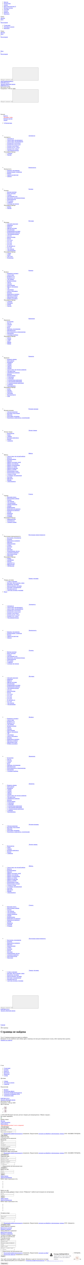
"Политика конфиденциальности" (35, 1260)
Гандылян (10, 393)
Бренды (6, 2)
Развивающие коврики (13, 232)
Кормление (32, 756)
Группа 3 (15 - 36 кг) (13, 149)
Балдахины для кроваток (14, 537)
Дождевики (10, 289)
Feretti (8, 389)
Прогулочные (11, 285)
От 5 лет (9, 247)
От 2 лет (9, 241)
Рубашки (9, 516)
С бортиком (10, 377)
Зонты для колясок (12, 291)
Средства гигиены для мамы (15, 590)
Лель (8, 396)
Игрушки (31, 676)
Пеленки (9, 546)
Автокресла (10, 138)
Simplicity (9, 391)
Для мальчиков (11, 250)
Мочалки (9, 414)
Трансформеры (11, 386)
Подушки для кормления (14, 587)
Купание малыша (34, 824)
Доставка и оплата (9, 27)
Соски (9, 326)
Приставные (10, 360)
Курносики (10, 258)
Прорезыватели (11, 199)
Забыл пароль (4, 1176)
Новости (6, 12)
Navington (10, 303)
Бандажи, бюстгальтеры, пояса (15, 583)
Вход (2, 19)
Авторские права (9, 1095)
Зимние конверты (12, 504)
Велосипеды (10, 433)
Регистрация (4, 22)
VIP (8, 288)
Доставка (6, 9)
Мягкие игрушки (12, 228)
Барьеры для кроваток (13, 170)
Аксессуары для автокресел (15, 140)
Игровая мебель (11, 459)
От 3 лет (9, 243)
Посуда (9, 323)
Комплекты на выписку (14, 509)
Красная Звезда (11, 394)
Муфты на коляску (12, 298)
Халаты (9, 500)
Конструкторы (11, 237)
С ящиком (10, 384)
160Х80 (9, 368)
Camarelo (9, 153)
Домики (9, 436)
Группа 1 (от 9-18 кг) (13, 146)
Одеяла (9, 545)
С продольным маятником (14, 381)
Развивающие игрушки (13, 231)
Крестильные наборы (13, 498)
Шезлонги (10, 478)
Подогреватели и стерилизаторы (16, 332)
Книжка (9, 292)
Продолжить (4, 1263)
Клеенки (9, 539)
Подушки (10, 549)
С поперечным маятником (14, 380)
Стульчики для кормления (14, 475)
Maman (9, 342)
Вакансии (6, 1074)
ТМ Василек (10, 566)
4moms (9, 337)
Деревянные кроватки (13, 372)
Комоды (9, 457)
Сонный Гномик (11, 522)
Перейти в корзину (6, 1229)
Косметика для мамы (13, 584)
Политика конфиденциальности (13, 1092)
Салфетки (10, 202)
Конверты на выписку (13, 510)
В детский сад (11, 246)
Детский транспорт (12, 224)
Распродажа (7, 3)
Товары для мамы (34, 970)
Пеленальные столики (13, 472)
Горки (9, 435)
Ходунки (9, 477)
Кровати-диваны (12, 359)
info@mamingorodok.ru (7, 81)
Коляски (31, 717)
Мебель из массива (12, 468)
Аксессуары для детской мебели (16, 456)
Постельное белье (12, 554)
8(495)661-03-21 (5, 82)
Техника (9, 324)
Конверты (10, 513)
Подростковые (11, 375)
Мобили (9, 226)
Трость (9, 282)
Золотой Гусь (11, 520)
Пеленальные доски (12, 471)
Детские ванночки (12, 412)
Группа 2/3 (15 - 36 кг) (13, 147)
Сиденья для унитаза (13, 203)
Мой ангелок (11, 564)
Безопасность (33, 630)
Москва (3, 32)
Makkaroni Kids (11, 519)
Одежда (31, 905)
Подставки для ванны (13, 416)
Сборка (6, 1081)
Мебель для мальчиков (13, 465)
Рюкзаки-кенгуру (12, 589)
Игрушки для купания (13, 413)
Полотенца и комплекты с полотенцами (18, 417)
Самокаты (10, 440)
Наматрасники (11, 543)
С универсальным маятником (15, 383)
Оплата (6, 11)
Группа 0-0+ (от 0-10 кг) (14, 143)
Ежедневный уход (12, 196)
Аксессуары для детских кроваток (16, 369)
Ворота (9, 173)
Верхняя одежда (11, 497)
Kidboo (9, 206)
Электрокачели (11, 481)
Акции (6, 5)
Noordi (9, 304)
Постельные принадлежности (37, 938)
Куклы (9, 238)
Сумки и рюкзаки (12, 581)
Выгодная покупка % (10, 6)
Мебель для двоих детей (14, 462)
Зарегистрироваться (6, 1177)
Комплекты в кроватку (13, 540)
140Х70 (9, 366)
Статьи (6, 1075)
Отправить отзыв (5, 1224)
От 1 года (10, 240)
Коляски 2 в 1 (11, 276)
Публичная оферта (9, 1091)
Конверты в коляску (12, 273)
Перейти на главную (6, 1040)
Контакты (6, 14)
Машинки (10, 225)
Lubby (9, 255)
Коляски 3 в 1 (11, 278)
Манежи (9, 460)
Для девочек (10, 249)
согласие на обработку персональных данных (51, 1133)
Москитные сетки (12, 297)
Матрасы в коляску (12, 295)
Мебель (31, 866)
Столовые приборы (12, 335)
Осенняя (9, 514)
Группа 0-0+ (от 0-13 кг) (14, 144)
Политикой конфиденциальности (13, 1133)
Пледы (9, 548)
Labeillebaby (10, 560)
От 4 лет (9, 244)
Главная (3, 1025)
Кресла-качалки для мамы (14, 586)
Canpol (9, 253)
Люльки (9, 283)
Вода (8, 327)
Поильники (10, 333)
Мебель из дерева (12, 466)
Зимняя (9, 506)
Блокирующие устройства (14, 172)
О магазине (7, 25)
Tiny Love (10, 256)
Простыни (10, 555)
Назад (5, 591)
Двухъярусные (11, 371)
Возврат (6, 1089)
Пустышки (10, 201)
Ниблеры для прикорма (13, 329)
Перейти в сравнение (7, 1233)
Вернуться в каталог (6, 1227)
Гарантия (6, 1084)
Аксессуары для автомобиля (15, 141)
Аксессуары (10, 275)
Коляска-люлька (11, 281)
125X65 (9, 365)
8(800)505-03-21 (5, 85)
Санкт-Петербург (5, 1122)
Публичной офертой (9, 1254)
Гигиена (31, 650)
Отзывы (6, 1069)
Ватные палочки (11, 192)
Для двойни (10, 279)
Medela (9, 343)
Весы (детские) (11, 193)
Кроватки (32, 783)
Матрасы (9, 542)
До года (9, 235)
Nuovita (9, 155)
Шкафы (9, 480)
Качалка (9, 374)
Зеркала (9, 176)
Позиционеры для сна (13, 551)
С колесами (10, 378)
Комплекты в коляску (13, 294)
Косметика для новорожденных (16, 198)
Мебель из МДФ (11, 469)
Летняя (9, 512)
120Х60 (9, 363)
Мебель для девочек (12, 463)
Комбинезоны (11, 507)
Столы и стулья (11, 474)
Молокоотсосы (11, 330)
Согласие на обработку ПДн (12, 1094)
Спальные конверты (13, 552)
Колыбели (10, 362)
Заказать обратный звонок (8, 84)
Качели (9, 439)
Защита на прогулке (12, 175)
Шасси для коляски (12, 286)
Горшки (9, 195)
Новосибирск (4, 1124)
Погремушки (11, 229)
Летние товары (33, 844)
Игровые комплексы (13, 437)
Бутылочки (10, 321)
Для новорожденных (13, 150)
